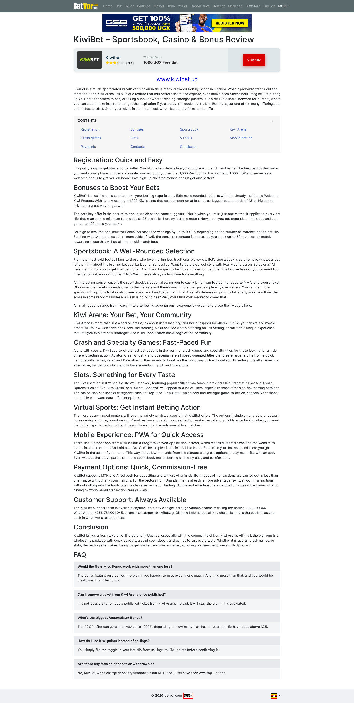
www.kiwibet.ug (177, 79)
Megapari (235, 6)
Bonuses (136, 129)
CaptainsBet (200, 6)
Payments (88, 146)
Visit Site (254, 60)
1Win (171, 6)
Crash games (91, 138)
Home (107, 6)
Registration (90, 129)
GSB (119, 6)
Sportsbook (189, 129)
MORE (283, 6)
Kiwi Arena (238, 129)
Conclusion (188, 146)
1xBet (129, 6)
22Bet (182, 6)
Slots (134, 138)
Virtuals (186, 138)
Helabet (219, 6)
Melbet (159, 6)
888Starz (253, 6)
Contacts (137, 146)
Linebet (269, 6)
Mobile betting (241, 138)
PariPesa (143, 6)
